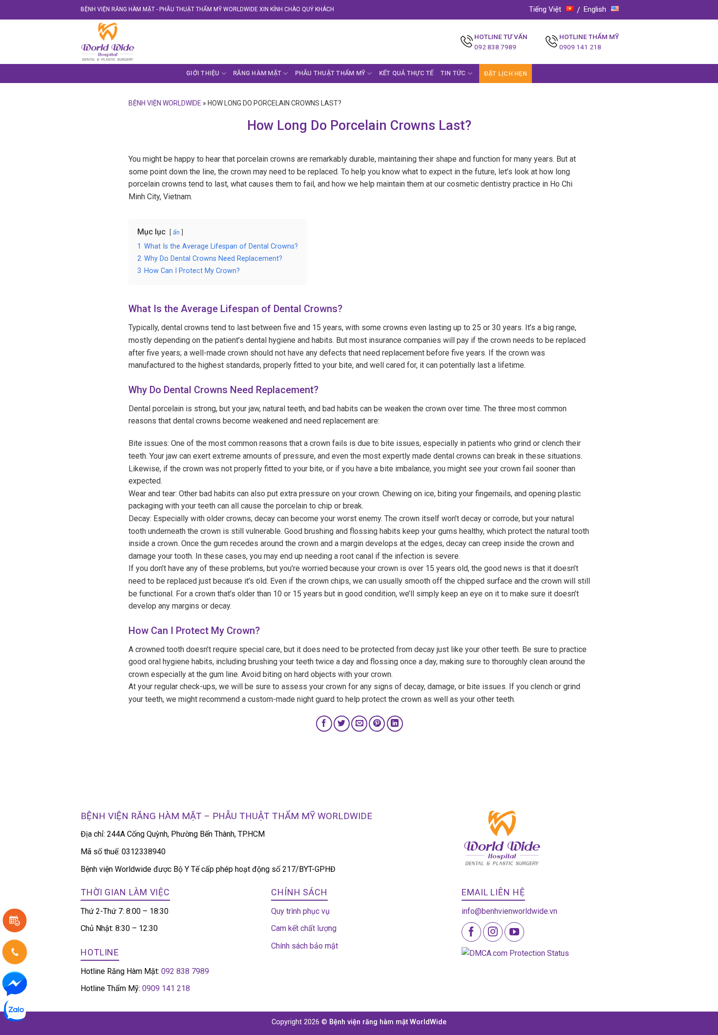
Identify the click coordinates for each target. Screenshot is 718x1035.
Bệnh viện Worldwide (164, 103)
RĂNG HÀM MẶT (257, 73)
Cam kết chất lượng (304, 928)
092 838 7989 (495, 47)
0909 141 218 (580, 47)
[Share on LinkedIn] (395, 724)
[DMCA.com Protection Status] (515, 952)
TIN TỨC (453, 73)
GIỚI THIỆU (203, 73)
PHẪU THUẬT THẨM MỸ (330, 73)
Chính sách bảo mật (304, 946)
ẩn (176, 232)
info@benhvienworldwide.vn (509, 911)
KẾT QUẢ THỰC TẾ (406, 73)
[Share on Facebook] (324, 724)
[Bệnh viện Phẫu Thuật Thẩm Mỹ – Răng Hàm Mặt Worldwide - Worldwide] (126, 42)
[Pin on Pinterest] (377, 724)
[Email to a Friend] (359, 724)
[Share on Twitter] (342, 724)
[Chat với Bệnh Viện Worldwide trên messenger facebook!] (14, 983)
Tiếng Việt (545, 9)
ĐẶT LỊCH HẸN (505, 73)
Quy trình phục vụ (300, 911)
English (595, 9)
